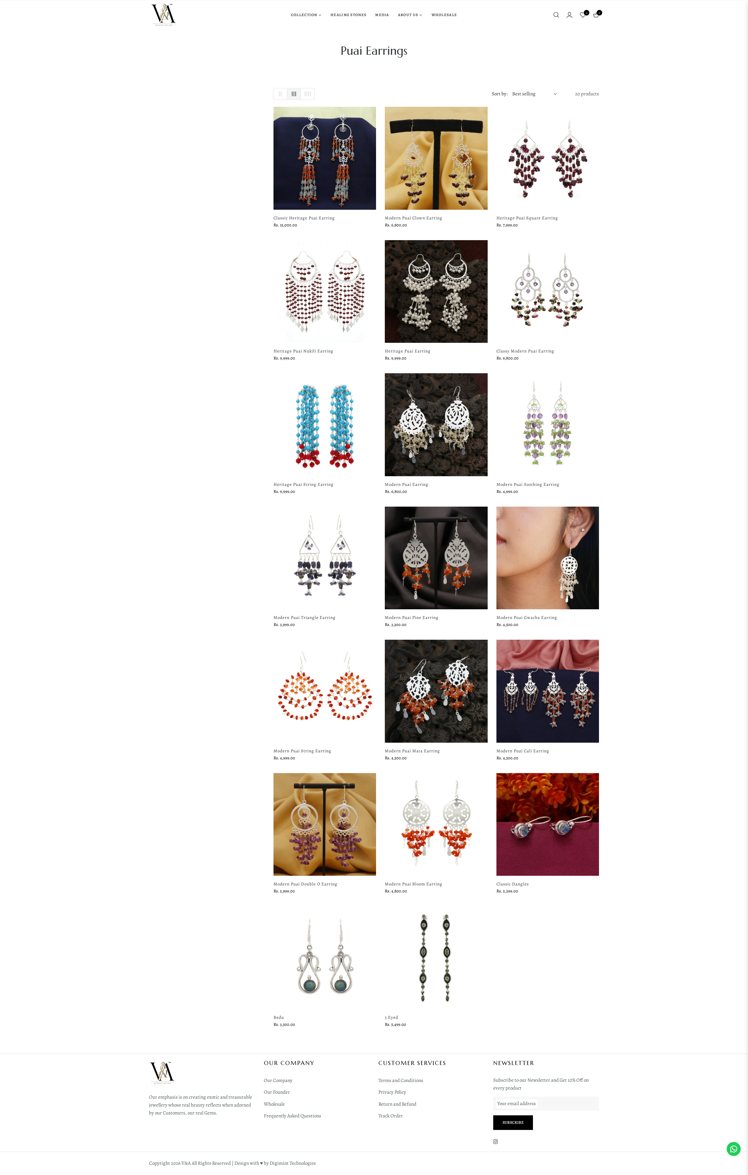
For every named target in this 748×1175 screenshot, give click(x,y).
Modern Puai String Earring (302, 751)
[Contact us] (734, 1149)
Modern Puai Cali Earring (522, 751)
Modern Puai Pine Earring (412, 617)
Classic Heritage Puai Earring (304, 218)
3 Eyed (391, 1017)
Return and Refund (397, 1104)
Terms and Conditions (400, 1080)
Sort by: (500, 93)
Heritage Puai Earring (408, 351)
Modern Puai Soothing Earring (528, 484)
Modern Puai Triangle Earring (304, 617)
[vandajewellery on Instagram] (495, 1141)
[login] (569, 15)
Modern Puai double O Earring (305, 884)
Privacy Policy (392, 1092)
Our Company (278, 1080)
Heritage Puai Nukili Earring (303, 351)
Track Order (390, 1115)
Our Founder (277, 1092)
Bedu (278, 1017)
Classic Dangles (512, 884)
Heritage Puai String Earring (303, 484)
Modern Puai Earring (406, 484)
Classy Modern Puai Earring (525, 351)
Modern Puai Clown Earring (413, 218)
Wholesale (274, 1104)
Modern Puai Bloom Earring (413, 884)
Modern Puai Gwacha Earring (526, 617)
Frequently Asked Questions (292, 1115)
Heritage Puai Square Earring (527, 218)
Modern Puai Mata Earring (412, 751)
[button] (556, 15)
